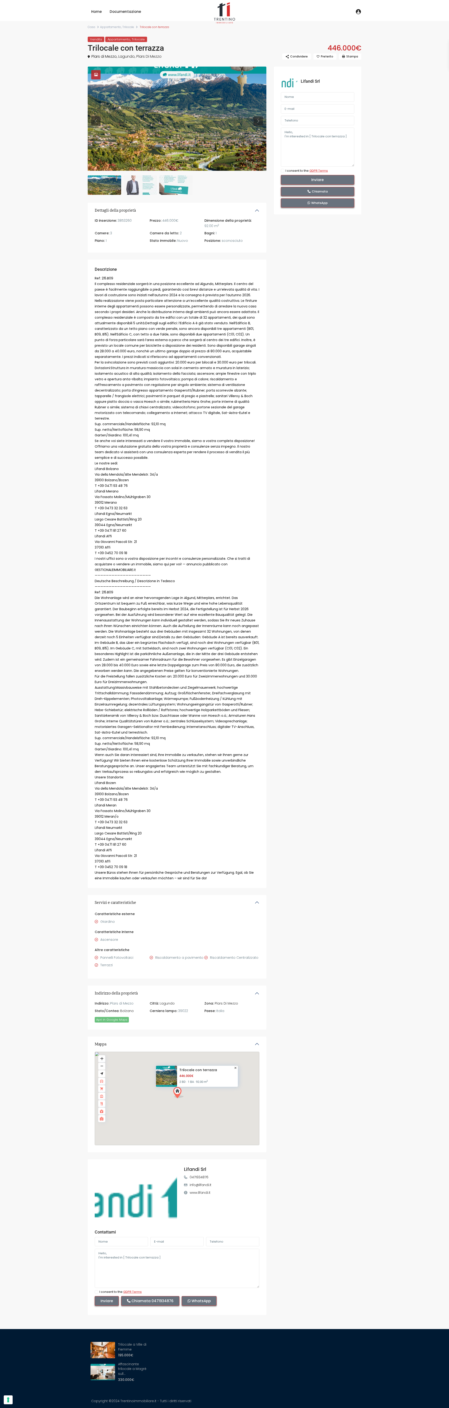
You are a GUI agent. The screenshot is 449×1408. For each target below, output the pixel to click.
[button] (180, 1094)
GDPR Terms (132, 1292)
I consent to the (120, 1292)
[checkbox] (96, 1292)
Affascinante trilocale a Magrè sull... (132, 1369)
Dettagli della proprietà (115, 210)
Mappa (100, 1044)
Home (96, 11)
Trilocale (128, 27)
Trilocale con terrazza (198, 1070)
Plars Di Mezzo (149, 56)
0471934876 (199, 1177)
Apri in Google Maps (111, 1019)
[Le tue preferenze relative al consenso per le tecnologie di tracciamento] (8, 1399)
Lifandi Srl (195, 1169)
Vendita (96, 39)
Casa (91, 27)
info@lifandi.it (200, 1185)
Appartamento (110, 27)
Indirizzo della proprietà (116, 993)
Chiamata (152, 1300)
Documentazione (125, 11)
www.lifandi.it (200, 1192)
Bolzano (127, 1011)
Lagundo (126, 56)
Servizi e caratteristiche (115, 902)
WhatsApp (201, 1300)
